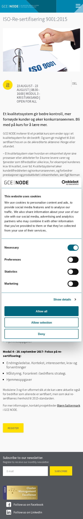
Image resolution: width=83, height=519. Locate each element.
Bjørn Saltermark (68, 405)
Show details (62, 299)
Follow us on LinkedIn (28, 512)
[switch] (73, 259)
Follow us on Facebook (28, 504)
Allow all (41, 311)
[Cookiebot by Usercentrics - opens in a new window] (62, 182)
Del (74, 83)
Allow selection (41, 322)
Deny (41, 333)
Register (13, 428)
